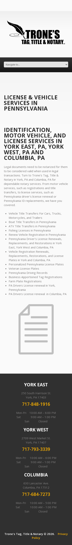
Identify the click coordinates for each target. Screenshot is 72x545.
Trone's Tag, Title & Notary (23, 534)
